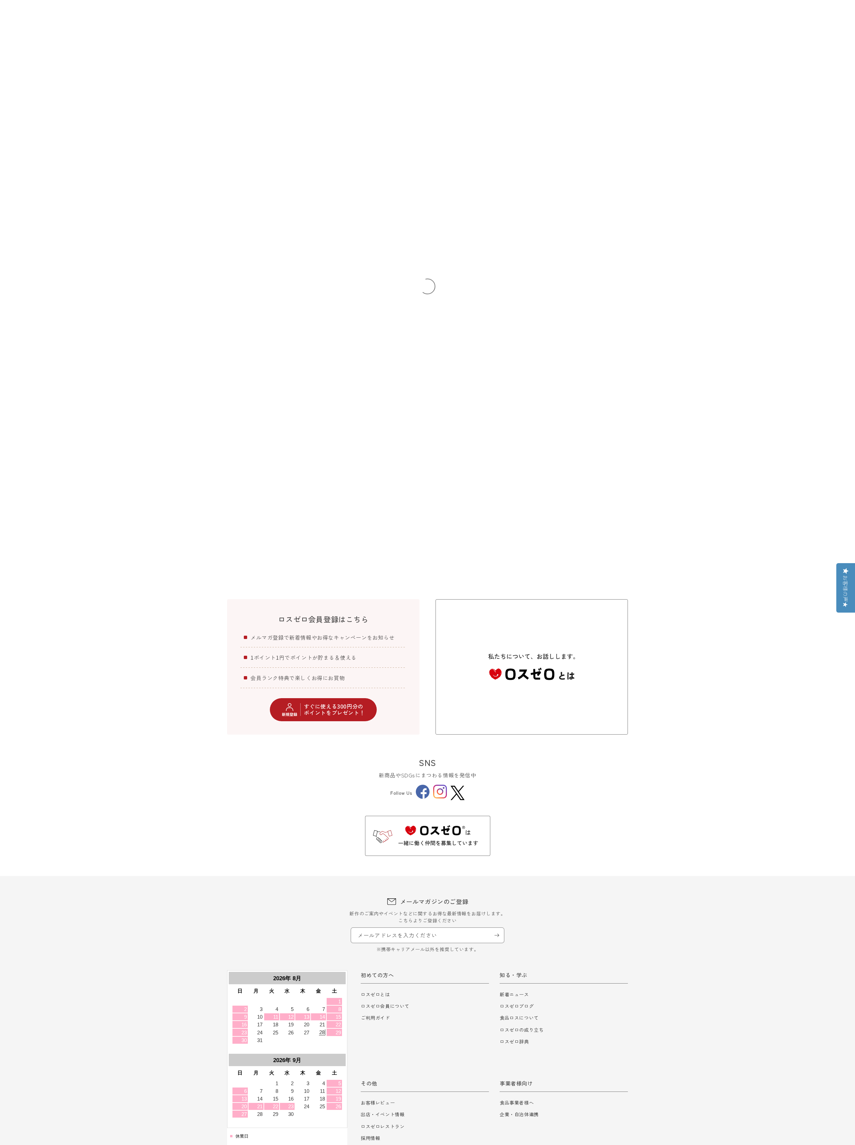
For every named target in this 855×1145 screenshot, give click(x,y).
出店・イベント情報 (382, 1114)
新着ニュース (514, 994)
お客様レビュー (378, 1102)
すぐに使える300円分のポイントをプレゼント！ (334, 709)
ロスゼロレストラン (382, 1126)
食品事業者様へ (517, 1102)
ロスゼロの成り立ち (521, 1029)
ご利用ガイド (375, 1017)
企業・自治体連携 (519, 1114)
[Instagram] (440, 796)
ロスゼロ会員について (385, 1006)
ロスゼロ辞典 (514, 1041)
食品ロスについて (519, 1017)
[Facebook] (423, 796)
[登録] (496, 935)
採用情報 (370, 1138)
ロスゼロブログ (517, 1006)
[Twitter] (458, 793)
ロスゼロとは (375, 994)
